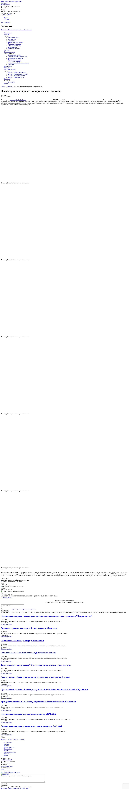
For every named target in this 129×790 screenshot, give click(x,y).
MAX (6, 17)
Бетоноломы (11, 40)
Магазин (6, 50)
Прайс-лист (11, 82)
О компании (8, 33)
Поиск (3, 8)
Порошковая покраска (14, 60)
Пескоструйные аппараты (15, 42)
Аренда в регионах (10, 69)
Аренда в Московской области (17, 72)
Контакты (7, 79)
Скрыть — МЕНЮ (18, 739)
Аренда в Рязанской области (16, 75)
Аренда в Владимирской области (18, 74)
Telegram (6, 19)
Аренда (6, 34)
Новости (6, 67)
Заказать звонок (5, 22)
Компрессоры (12, 39)
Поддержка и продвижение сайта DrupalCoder (14, 788)
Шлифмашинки (12, 47)
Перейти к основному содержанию (11, 1)
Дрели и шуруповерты (14, 44)
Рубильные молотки (14, 48)
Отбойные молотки (13, 37)
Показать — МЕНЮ (7, 739)
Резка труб (11, 64)
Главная (3, 86)
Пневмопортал (5, 4)
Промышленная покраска (15, 58)
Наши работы (8, 66)
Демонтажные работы (14, 55)
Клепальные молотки (14, 45)
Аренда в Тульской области (16, 77)
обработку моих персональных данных (23, 609)
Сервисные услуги (9, 52)
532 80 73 (6, 14)
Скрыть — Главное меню (24, 30)
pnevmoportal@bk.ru (7, 766)
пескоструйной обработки (18, 100)
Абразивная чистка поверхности (17, 56)
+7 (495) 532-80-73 (6, 760)
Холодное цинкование (14, 61)
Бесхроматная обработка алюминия (18, 63)
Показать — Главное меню (9, 30)
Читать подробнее (6, 624)
